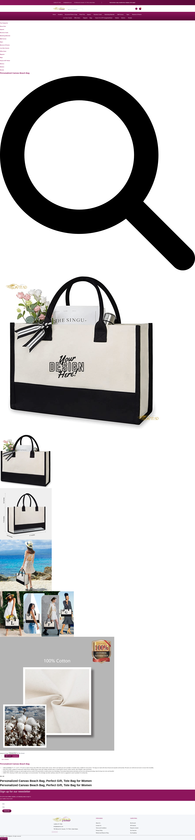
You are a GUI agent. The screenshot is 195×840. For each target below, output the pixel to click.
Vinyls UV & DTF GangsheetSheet (103, 18)
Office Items (77, 18)
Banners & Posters (137, 14)
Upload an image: (4, 753)
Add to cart (8, 756)
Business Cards (98, 14)
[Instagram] (55, 832)
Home (54, 14)
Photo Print (82, 14)
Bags (91, 18)
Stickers (123, 18)
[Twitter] (54, 832)
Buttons (117, 18)
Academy (60, 14)
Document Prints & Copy (71, 14)
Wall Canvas (120, 14)
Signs (127, 14)
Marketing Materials (109, 14)
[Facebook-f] (52, 832)
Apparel (89, 14)
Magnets (85, 18)
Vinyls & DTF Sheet (5, 60)
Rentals (130, 18)
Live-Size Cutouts (67, 18)
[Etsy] (57, 832)
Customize (15, 756)
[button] (89, 14)
